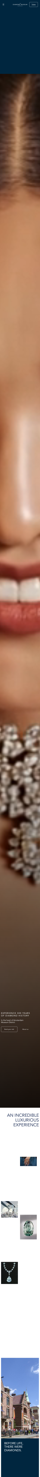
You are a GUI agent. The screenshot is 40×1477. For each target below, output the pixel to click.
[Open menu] (3, 4)
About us (25, 1029)
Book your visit (9, 1029)
